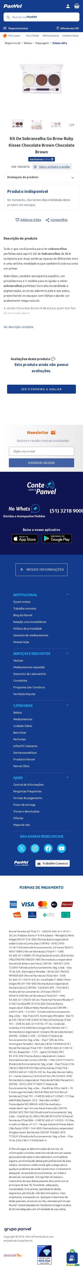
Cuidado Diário (22, 726)
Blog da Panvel (22, 615)
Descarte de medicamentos (30, 635)
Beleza (28, 43)
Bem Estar (19, 733)
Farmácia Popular (24, 694)
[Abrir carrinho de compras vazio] (76, 5)
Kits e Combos (32, 35)
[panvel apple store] (24, 538)
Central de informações (28, 785)
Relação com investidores (29, 622)
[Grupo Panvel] (17, 1228)
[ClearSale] (13, 1255)
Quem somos (22, 602)
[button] (41, 177)
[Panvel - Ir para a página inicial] (33, 6)
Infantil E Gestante (25, 746)
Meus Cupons (14, 35)
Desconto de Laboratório (29, 674)
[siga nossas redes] (21, 848)
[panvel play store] (57, 538)
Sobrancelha (59, 43)
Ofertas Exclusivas (50, 35)
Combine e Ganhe (70, 35)
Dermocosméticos (25, 753)
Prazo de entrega (24, 805)
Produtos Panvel (24, 759)
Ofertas (18, 818)
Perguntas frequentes (27, 791)
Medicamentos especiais (29, 667)
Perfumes (19, 739)
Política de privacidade (27, 628)
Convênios (20, 680)
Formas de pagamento (27, 798)
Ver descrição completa (18, 327)
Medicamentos (22, 719)
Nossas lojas (21, 642)
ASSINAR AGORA (41, 463)
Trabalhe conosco (24, 608)
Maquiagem (42, 43)
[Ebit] (44, 1255)
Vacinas (18, 660)
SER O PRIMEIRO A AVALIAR (41, 389)
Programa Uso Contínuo (29, 687)
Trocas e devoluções (26, 811)
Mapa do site (21, 825)
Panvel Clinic (21, 766)
